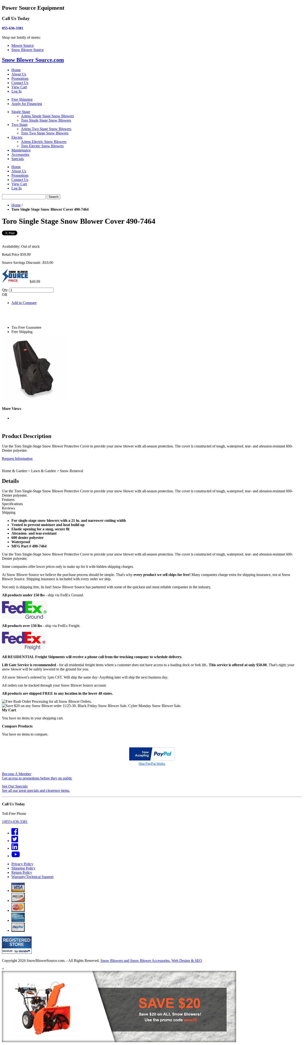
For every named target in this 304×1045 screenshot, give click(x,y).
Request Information (17, 458)
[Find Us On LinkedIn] (14, 848)
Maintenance (21, 150)
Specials (17, 159)
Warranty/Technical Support (32, 877)
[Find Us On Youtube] (15, 856)
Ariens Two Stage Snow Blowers (46, 129)
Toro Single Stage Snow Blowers (46, 120)
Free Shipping (22, 99)
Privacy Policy (22, 864)
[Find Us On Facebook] (14, 833)
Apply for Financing (26, 104)
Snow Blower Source (27, 50)
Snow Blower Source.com (33, 60)
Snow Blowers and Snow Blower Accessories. (135, 961)
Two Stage (19, 125)
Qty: (5, 290)
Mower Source (22, 45)
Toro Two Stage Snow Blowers (44, 133)
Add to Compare (24, 303)
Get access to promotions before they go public (37, 776)
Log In (16, 91)
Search (53, 197)
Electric (17, 137)
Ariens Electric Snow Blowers (43, 142)
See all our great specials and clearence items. (36, 788)
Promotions (19, 78)
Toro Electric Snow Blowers (42, 146)
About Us (18, 74)
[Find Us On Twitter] (14, 841)
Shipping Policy (23, 868)
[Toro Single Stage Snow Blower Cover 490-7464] (33, 399)
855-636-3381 (12, 28)
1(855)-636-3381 (15, 822)
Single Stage (20, 112)
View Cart (19, 87)
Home (16, 70)
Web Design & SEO (186, 961)
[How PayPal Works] (152, 759)
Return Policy (21, 872)
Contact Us (19, 83)
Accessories (20, 154)
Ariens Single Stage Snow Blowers (47, 116)
